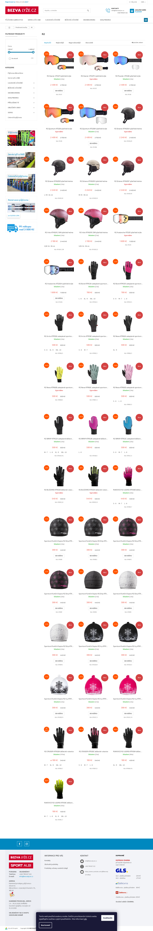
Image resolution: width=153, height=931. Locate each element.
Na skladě (22, 58)
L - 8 (80, 299)
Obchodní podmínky (51, 864)
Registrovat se (10, 2)
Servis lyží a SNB (14, 78)
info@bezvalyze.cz (26, 876)
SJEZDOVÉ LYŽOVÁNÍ (15, 83)
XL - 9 (86, 299)
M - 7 (120, 299)
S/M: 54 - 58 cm (49, 246)
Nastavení (45, 925)
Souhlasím (107, 918)
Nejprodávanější (75, 43)
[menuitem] (14, 20)
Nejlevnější (60, 43)
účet (26, 2)
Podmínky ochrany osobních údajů (56, 868)
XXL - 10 (92, 299)
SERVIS (10, 112)
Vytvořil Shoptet (13, 928)
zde (85, 919)
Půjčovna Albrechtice (15, 73)
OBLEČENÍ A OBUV (14, 107)
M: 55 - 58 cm (83, 195)
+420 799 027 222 (90, 866)
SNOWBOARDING (14, 93)
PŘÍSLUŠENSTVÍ (13, 102)
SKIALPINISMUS (13, 98)
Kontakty (47, 860)
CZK (142, 2)
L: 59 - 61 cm (48, 195)
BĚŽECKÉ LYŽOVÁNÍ (14, 88)
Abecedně (89, 43)
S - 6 (114, 299)
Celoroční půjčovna (15, 117)
